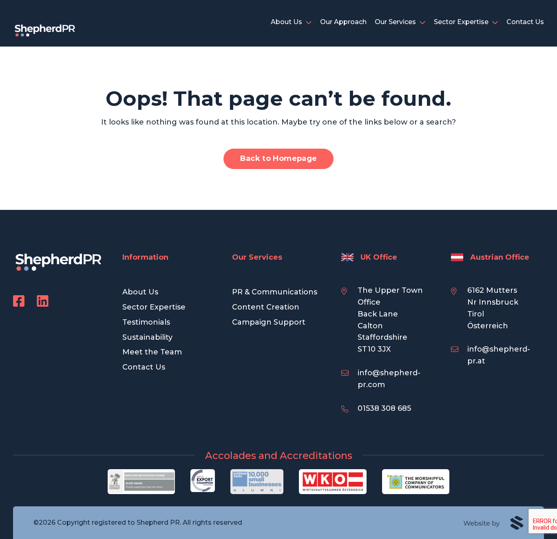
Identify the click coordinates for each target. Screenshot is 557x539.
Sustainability (147, 337)
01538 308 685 (384, 408)
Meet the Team (152, 351)
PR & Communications (274, 291)
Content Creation (265, 307)
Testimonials (146, 322)
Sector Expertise (461, 22)
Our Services (395, 22)
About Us (286, 22)
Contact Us (525, 22)
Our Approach (343, 22)
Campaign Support (268, 322)
